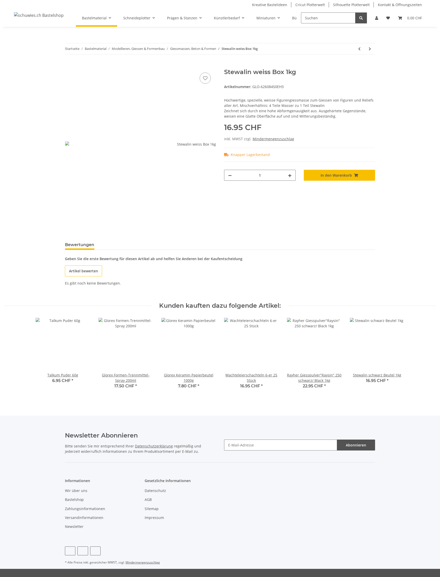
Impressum (154, 517)
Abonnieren (356, 445)
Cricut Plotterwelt (310, 4)
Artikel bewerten (83, 271)
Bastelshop (74, 499)
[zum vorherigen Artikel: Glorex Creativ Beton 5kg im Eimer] (359, 48)
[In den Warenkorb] (69, 65)
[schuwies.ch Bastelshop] (39, 15)
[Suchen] (361, 17)
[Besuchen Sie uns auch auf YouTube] (82, 550)
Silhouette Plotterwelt (351, 4)
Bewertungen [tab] (79, 244)
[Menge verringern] (230, 175)
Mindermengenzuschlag (273, 138)
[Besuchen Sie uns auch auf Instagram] (95, 550)
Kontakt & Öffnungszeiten (400, 4)
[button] (376, 18)
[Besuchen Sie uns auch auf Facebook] (70, 550)
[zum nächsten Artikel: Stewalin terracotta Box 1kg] (370, 48)
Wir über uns (76, 490)
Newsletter (74, 526)
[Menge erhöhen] (289, 175)
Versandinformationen (84, 517)
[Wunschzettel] (388, 18)
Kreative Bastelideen (269, 4)
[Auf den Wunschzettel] (205, 78)
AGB (148, 499)
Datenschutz (155, 490)
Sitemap (152, 508)
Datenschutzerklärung (154, 446)
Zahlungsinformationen (85, 508)
